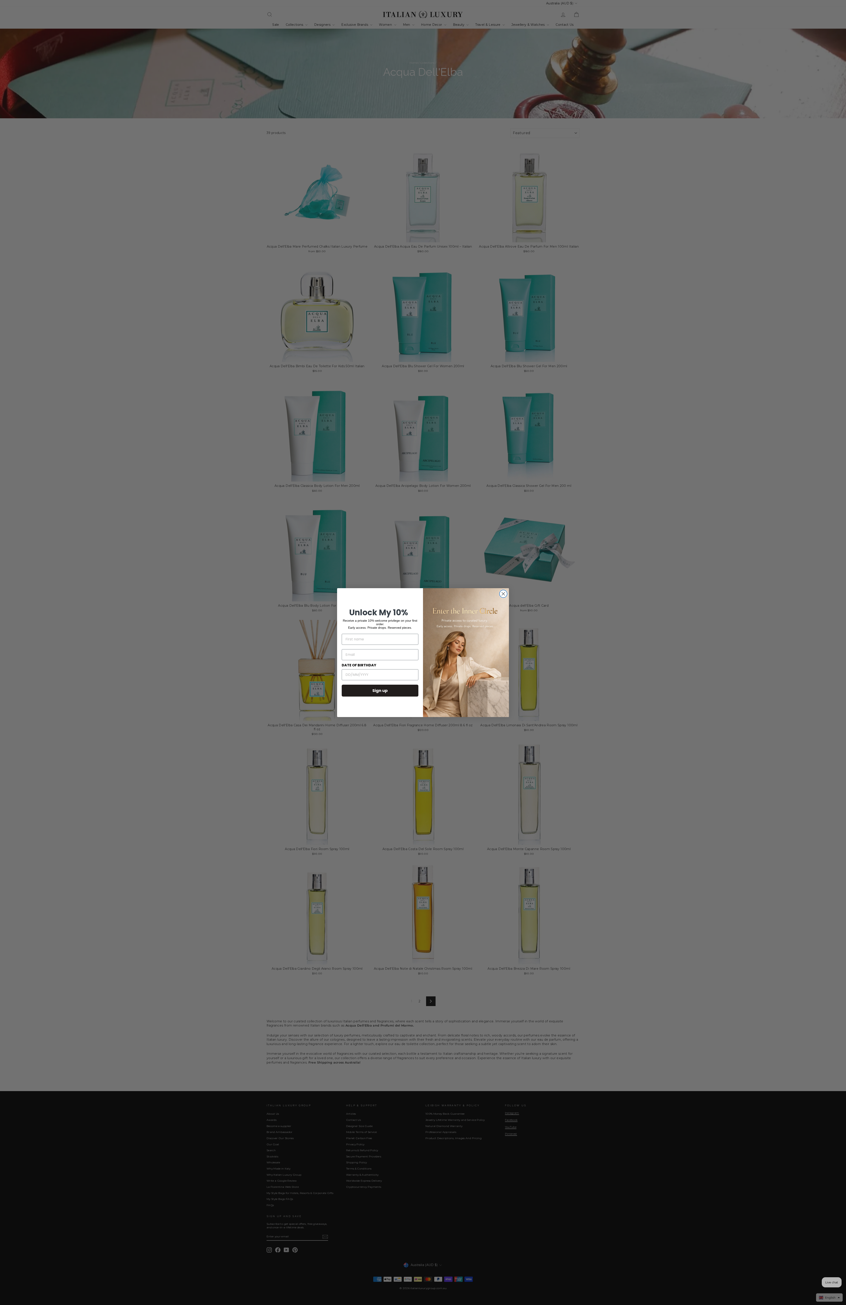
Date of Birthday (359, 665)
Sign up (380, 690)
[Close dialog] (503, 594)
